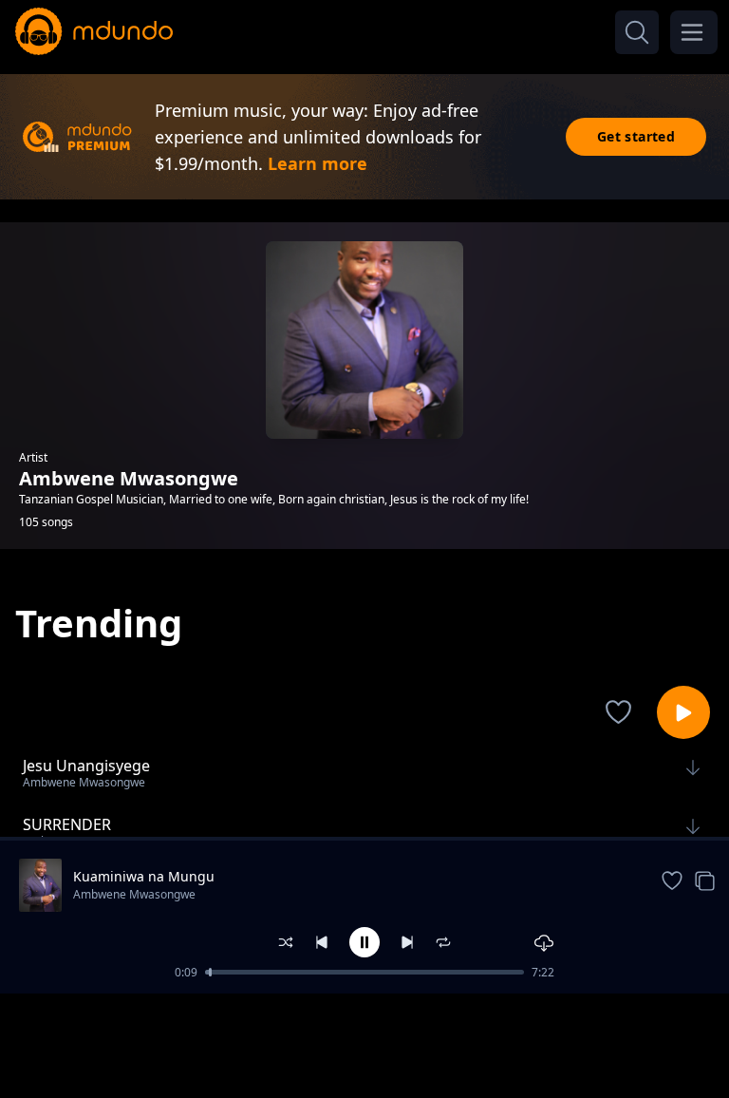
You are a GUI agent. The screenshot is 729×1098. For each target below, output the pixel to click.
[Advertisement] (364, 1044)
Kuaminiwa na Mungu (144, 876)
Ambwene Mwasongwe (134, 894)
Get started (636, 136)
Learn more (317, 163)
